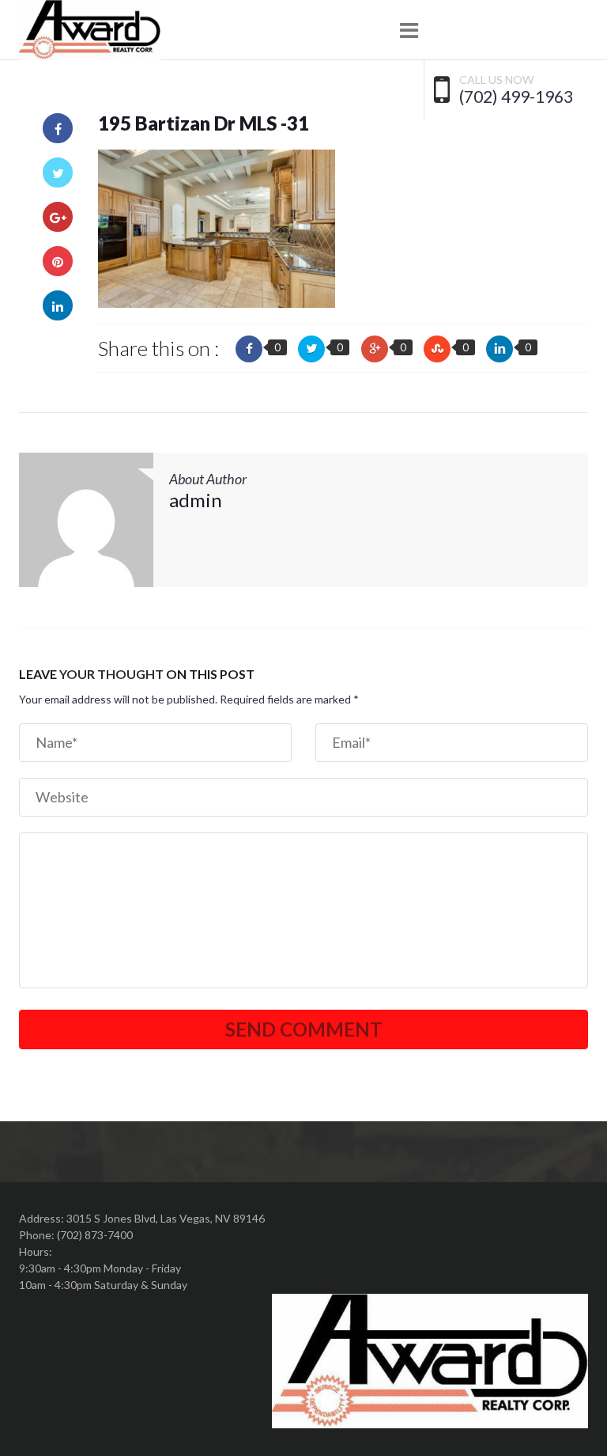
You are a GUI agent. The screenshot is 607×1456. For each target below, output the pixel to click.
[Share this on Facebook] (249, 349)
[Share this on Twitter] (311, 349)
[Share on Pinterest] (58, 261)
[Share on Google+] (58, 217)
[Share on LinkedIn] (58, 305)
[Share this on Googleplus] (374, 349)
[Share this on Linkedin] (499, 349)
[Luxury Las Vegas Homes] (89, 30)
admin (195, 499)
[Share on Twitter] (58, 172)
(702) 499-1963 (516, 96)
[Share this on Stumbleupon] (437, 349)
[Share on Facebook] (58, 128)
